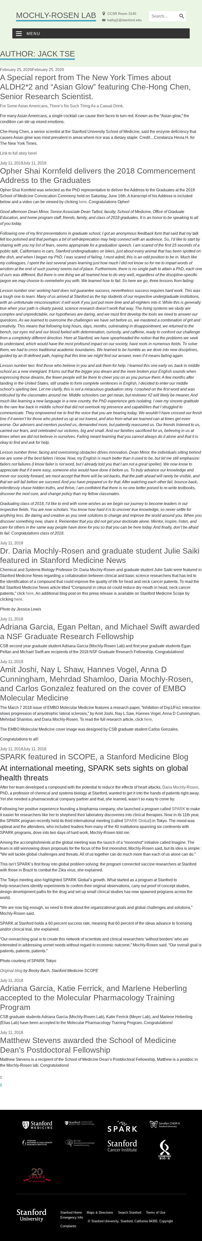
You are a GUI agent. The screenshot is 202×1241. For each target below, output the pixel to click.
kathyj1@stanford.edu (124, 20)
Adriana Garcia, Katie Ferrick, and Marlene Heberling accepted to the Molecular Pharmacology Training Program (93, 998)
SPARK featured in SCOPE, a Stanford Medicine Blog (94, 756)
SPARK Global (137, 821)
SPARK (178, 809)
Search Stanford (129, 1212)
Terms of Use (155, 1212)
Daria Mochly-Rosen (180, 787)
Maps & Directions (100, 1212)
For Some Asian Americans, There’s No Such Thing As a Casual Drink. (62, 106)
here (83, 202)
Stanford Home (71, 1212)
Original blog (11, 971)
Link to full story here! (18, 153)
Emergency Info (71, 1217)
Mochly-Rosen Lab (56, 15)
